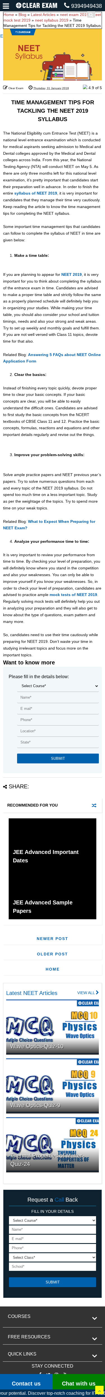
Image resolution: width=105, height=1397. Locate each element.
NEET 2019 (71, 274)
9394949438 (86, 6)
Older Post (52, 954)
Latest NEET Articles (31, 993)
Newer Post (52, 938)
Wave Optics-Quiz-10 (37, 1046)
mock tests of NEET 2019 (73, 594)
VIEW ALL (86, 992)
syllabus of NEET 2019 (35, 193)
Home (53, 969)
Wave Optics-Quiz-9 (35, 1105)
